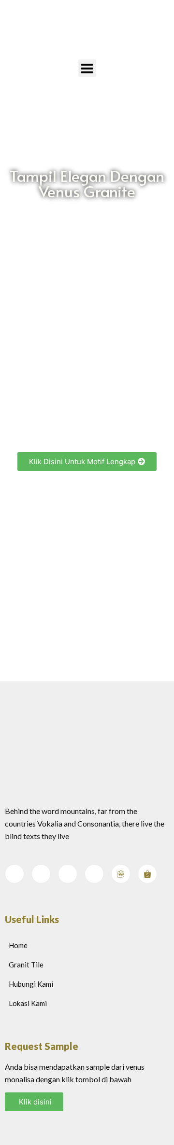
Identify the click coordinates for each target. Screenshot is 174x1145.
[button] (87, 461)
